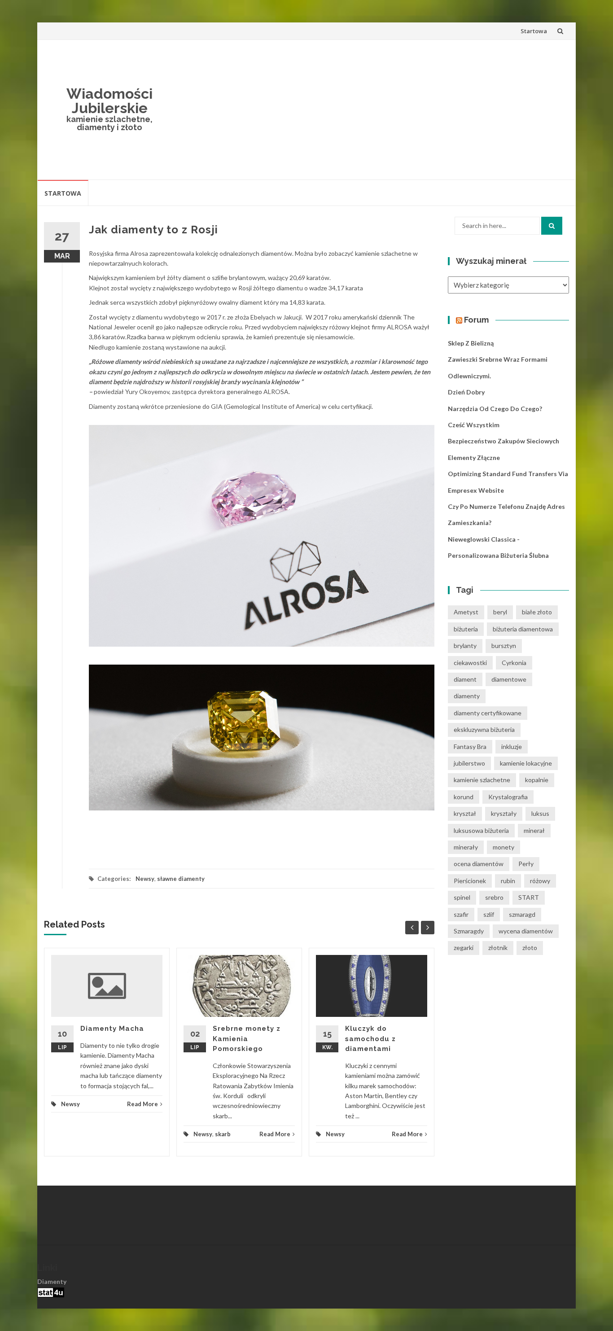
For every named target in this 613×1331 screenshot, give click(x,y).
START (528, 897)
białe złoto (537, 612)
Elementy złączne (474, 457)
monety (503, 847)
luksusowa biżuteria (481, 830)
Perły (526, 863)
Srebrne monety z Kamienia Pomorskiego (246, 1039)
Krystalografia (508, 797)
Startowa (534, 31)
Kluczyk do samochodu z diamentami (370, 1039)
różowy (540, 880)
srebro (494, 897)
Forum (476, 319)
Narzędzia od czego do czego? (495, 408)
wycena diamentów (526, 931)
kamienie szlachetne (482, 780)
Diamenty (51, 1281)
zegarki (463, 947)
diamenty (467, 696)
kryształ (465, 813)
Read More (142, 1104)
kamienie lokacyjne (526, 763)
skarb (223, 1134)
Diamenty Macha (112, 1029)
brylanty (465, 645)
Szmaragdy (469, 931)
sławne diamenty (181, 878)
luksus (540, 813)
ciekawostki (470, 662)
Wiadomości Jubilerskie (109, 100)
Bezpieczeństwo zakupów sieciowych (503, 441)
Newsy (145, 878)
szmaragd (522, 914)
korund (463, 797)
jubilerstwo (469, 763)
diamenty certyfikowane (487, 713)
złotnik (498, 947)
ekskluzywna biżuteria (484, 729)
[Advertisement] (372, 109)
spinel (462, 897)
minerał (534, 830)
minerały (466, 847)
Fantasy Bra (470, 746)
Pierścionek (470, 880)
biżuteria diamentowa (523, 629)
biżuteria (466, 629)
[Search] (551, 226)
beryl (500, 612)
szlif (488, 914)
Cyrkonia (514, 662)
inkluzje (511, 746)
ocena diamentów (479, 863)
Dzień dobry (466, 392)
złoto (529, 947)
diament (465, 679)
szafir (461, 914)
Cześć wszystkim (473, 425)
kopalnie (536, 780)
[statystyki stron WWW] (50, 1291)
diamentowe (508, 679)
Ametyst (466, 612)
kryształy (504, 813)
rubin (508, 880)
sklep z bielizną (471, 343)
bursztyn (503, 645)
